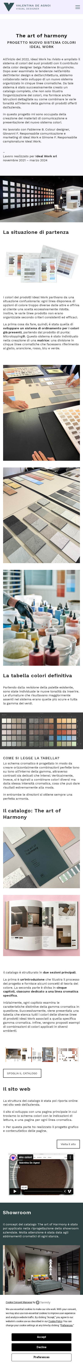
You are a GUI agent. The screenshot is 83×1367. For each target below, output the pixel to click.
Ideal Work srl (46, 156)
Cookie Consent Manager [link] (19, 1302)
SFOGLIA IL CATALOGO (22, 1073)
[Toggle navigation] (77, 7)
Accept (41, 1337)
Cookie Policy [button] (55, 1321)
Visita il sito (68, 1144)
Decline (41, 1347)
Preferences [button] (67, 1325)
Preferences (42, 1357)
